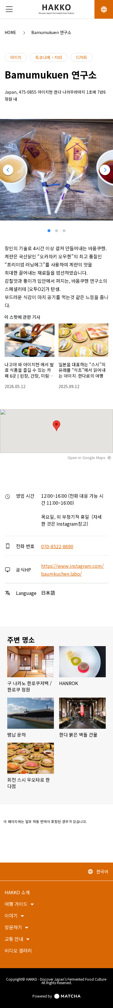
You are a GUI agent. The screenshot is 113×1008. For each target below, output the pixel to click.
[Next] (105, 170)
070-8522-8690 (57, 546)
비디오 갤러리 (18, 951)
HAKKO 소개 (17, 893)
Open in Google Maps (86, 457)
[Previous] (8, 170)
